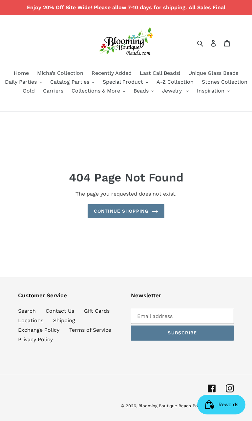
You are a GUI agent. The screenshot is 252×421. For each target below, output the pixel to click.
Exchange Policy (38, 330)
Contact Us (60, 311)
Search (27, 311)
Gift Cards (97, 311)
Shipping (64, 320)
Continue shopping (121, 211)
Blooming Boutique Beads (164, 405)
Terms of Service (90, 330)
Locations (30, 320)
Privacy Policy (35, 339)
